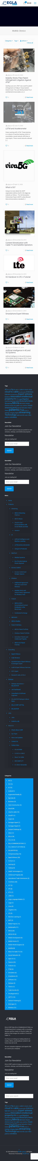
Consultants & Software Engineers (18, 694)
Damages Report (13, 826)
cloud (30, 389)
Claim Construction (14, 805)
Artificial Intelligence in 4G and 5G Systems (18, 351)
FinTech (10, 861)
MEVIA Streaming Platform (20, 514)
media (17, 401)
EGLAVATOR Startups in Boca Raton (20, 700)
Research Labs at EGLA (18, 675)
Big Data (10, 798)
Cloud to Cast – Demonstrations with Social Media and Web (21, 524)
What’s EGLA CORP (17, 730)
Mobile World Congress (15, 945)
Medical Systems (20, 557)
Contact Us (14, 741)
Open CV (10, 958)
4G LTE (9, 389)
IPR (14, 399)
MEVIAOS (22, 403)
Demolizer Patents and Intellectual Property (21, 638)
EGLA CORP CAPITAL (17, 705)
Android (10, 791)
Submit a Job (15, 721)
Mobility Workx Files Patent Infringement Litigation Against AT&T (18, 80)
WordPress (26, 1153)
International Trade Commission (17, 878)
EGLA (31, 392)
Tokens (10, 986)
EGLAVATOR (15, 709)
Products (11, 504)
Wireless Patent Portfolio (22, 633)
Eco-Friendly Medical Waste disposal (21, 562)
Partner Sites (15, 745)
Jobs (9, 713)
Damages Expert (13, 822)
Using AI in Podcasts (21, 549)
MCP (9, 920)
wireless (13, 417)
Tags (15, 41)
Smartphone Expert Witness (17, 314)
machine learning (10, 401)
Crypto (10, 819)
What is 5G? (10, 187)
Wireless (14, 578)
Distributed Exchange (21, 613)
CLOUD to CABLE (20, 753)
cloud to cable (12, 391)
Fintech (13, 599)
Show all (30, 43)
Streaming (14, 508)
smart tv (26, 410)
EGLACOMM (18, 749)
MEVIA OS (11, 934)
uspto (26, 415)
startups (7, 413)
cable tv (17, 389)
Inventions (11, 882)
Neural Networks (22, 408)
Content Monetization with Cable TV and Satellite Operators (19, 244)
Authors (24, 41)
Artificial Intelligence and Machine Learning (22, 540)
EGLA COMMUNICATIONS (16, 843)
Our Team (14, 734)
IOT (9, 885)
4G (6, 389)
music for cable (14, 405)
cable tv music (24, 389)
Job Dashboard (15, 689)
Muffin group (22, 1151)
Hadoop (10, 868)
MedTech (14, 553)
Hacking (10, 864)
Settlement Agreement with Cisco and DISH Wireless (21, 584)
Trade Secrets (12, 990)
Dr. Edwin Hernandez (21, 765)
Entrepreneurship (13, 854)
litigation (25, 399)
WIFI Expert (14, 671)
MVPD (15, 408)
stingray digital (14, 413)
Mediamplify (23, 401)
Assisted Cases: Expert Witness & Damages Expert (20, 662)
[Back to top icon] (19, 1149)
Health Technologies (14, 871)
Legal (20, 399)
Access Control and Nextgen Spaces (20, 573)
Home (10, 500)
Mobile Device (12, 941)
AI (14, 389)
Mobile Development (14, 938)
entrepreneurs (14, 394)
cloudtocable (22, 392)
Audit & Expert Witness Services (20, 667)
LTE (9, 913)
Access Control (15, 567)
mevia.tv (17, 530)
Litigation (11, 910)
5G (9, 784)
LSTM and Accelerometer (16, 128)
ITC (17, 399)
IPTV (9, 892)
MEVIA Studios (15, 621)
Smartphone (12, 976)
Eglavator (7, 394)
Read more (29, 97)
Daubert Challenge (13, 829)
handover (7, 397)
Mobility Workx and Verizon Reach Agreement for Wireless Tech (22, 592)
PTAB (21, 410)
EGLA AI (10, 840)
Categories (8, 41)
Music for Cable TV (14, 951)
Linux (9, 906)
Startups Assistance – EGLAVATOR (18, 685)
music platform (23, 405)
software (11, 979)
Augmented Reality (13, 794)
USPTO (10, 997)
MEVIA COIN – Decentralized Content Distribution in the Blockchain (21, 606)
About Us (11, 725)
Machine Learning (13, 917)
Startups (10, 679)
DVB (27, 392)
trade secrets (20, 415)
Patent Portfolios (16, 625)
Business (11, 801)
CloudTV (10, 815)
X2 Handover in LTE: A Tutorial (18, 277)
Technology (10, 414)
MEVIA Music (19, 519)
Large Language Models (15, 899)
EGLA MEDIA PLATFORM (15, 847)
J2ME (10, 896)
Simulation (11, 972)
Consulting (11, 649)
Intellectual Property (14, 875)
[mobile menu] (35, 3)
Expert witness (25, 394)
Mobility (10, 948)
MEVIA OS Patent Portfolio (20, 644)
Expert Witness (15, 654)
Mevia (15, 403)
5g (12, 389)
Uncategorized (12, 993)
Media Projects (12, 924)
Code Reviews (15, 658)
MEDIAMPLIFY (19, 761)
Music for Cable (19, 757)
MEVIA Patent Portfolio (21, 629)
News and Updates (17, 737)
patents (14, 410)
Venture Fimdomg (13, 1000)
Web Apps (11, 1004)
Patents (10, 962)
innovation (16, 396)
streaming (24, 412)
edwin (9, 75)
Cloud (10, 808)
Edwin (10, 833)
